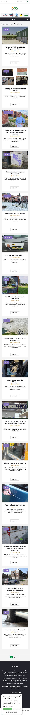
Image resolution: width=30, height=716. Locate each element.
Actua (6, 29)
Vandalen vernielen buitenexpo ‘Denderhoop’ (15, 297)
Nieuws (7, 154)
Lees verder (11, 706)
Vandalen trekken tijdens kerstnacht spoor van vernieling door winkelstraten (15, 548)
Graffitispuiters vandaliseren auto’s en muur (15, 89)
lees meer (14, 63)
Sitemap (26, 710)
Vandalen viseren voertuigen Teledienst (15, 381)
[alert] (11, 704)
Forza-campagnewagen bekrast (15, 255)
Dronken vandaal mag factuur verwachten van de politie (15, 589)
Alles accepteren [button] (7, 709)
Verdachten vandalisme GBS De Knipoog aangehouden (15, 48)
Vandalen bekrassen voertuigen (15, 505)
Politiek (7, 320)
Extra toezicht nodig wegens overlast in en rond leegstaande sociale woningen (15, 132)
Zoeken (28, 1)
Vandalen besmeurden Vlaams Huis (15, 463)
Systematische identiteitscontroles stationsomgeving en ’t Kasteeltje (15, 422)
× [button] (20, 695)
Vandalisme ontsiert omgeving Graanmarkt (15, 173)
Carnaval (7, 196)
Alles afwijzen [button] (17, 709)
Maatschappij (8, 112)
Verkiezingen (8, 237)
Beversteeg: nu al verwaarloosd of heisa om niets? (15, 339)
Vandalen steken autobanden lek (15, 630)
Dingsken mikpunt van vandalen (15, 213)
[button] (12, 712)
